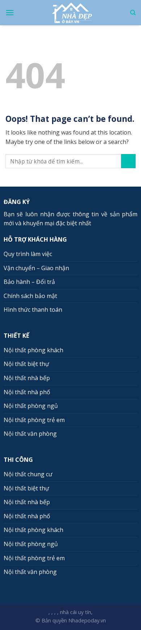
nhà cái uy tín (75, 612)
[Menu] (9, 12)
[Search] (133, 13)
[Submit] (128, 161)
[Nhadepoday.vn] (72, 13)
